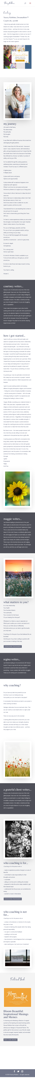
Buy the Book (10, 1039)
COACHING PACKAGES (13, 646)
